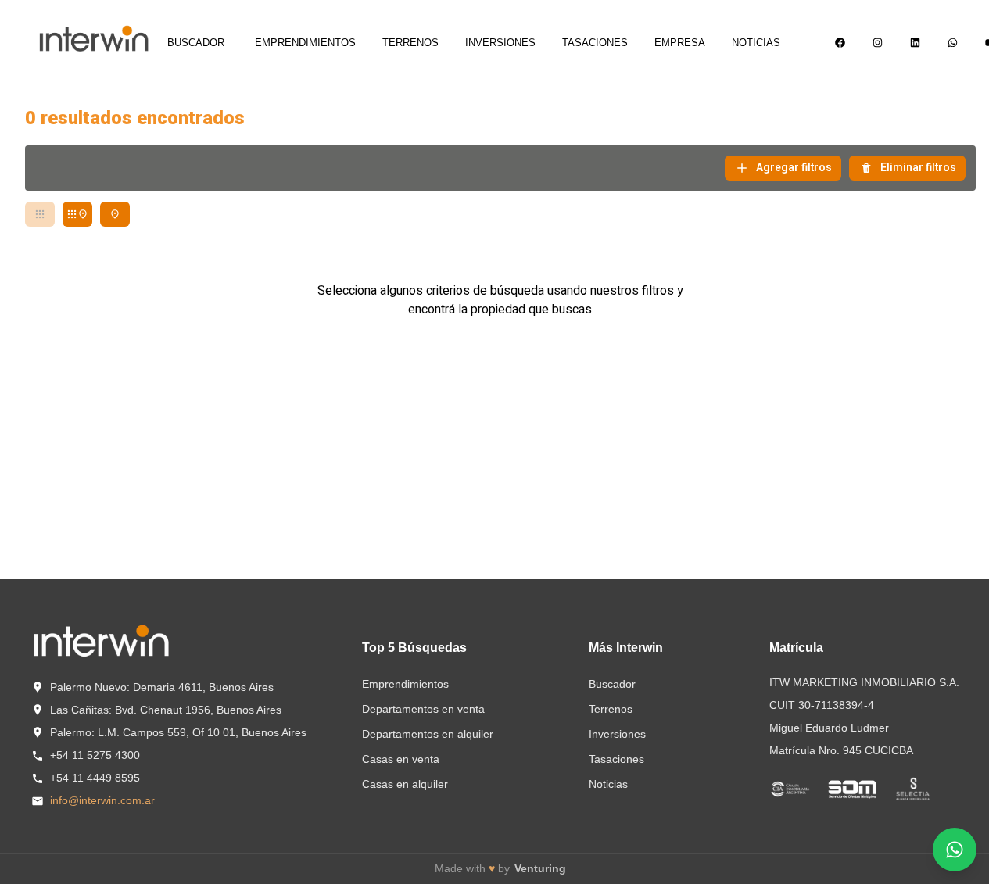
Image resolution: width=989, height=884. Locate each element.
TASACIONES (595, 42)
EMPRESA (679, 42)
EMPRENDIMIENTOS (305, 42)
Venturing (540, 868)
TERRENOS (410, 42)
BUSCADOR (195, 42)
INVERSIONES (500, 42)
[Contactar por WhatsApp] (954, 849)
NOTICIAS (756, 42)
